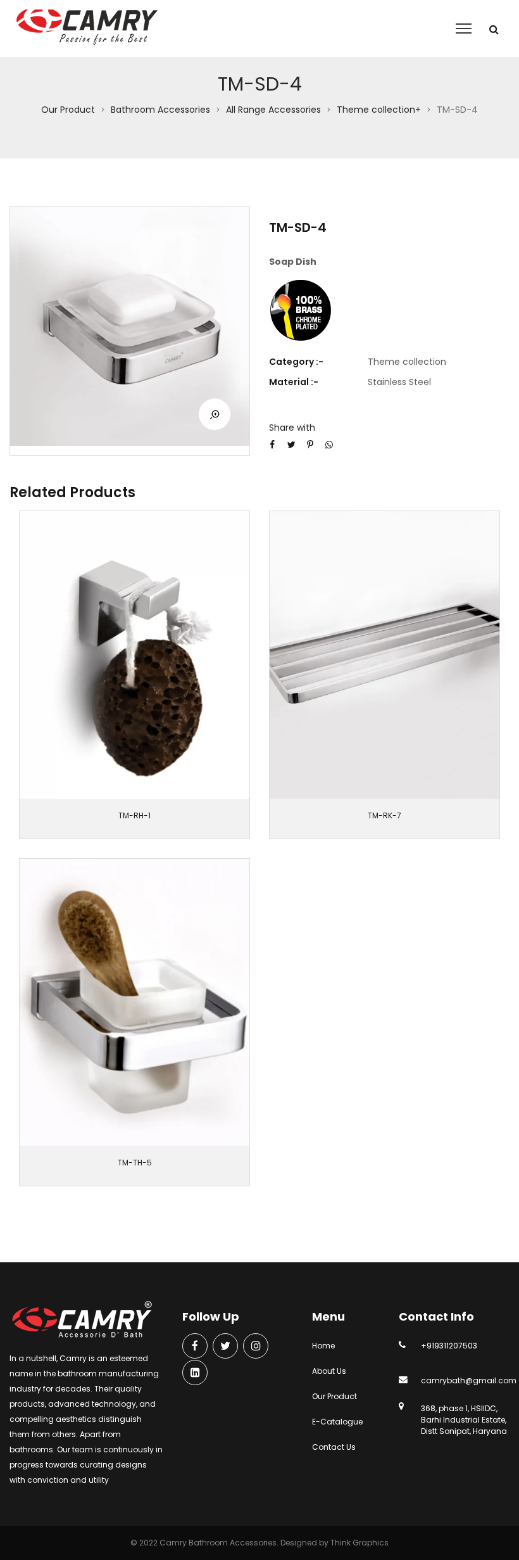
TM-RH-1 (134, 815)
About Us (329, 1371)
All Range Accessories (273, 109)
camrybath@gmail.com (468, 1380)
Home (323, 1345)
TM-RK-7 (384, 815)
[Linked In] (195, 1373)
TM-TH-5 (135, 1162)
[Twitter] (225, 1346)
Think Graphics (359, 1542)
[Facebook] (195, 1346)
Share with (292, 427)
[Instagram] (255, 1346)
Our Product (68, 109)
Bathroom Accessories (160, 109)
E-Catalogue (337, 1421)
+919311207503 (449, 1345)
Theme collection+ (379, 109)
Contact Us (334, 1447)
